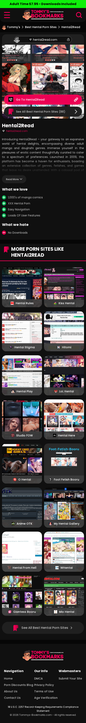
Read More (12, 179)
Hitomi (66, 347)
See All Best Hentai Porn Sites (44, 627)
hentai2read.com (45, 40)
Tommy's (13, 27)
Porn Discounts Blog (18, 685)
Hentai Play (24, 391)
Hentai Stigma (24, 347)
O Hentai (24, 480)
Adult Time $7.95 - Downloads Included (43, 4)
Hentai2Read (35, 100)
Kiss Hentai (66, 303)
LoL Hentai (66, 391)
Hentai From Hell (24, 568)
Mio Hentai (66, 612)
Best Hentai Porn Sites (41, 27)
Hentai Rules (25, 303)
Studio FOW (24, 435)
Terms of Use (44, 691)
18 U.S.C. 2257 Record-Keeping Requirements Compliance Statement (43, 709)
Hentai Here (66, 435)
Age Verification (46, 698)
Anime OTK (24, 524)
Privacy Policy (44, 685)
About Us (10, 691)
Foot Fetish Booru (66, 480)
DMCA (38, 679)
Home (8, 679)
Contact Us (12, 698)
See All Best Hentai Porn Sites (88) (40, 112)
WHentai (66, 568)
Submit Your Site (70, 679)
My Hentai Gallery (66, 524)
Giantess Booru (24, 612)
